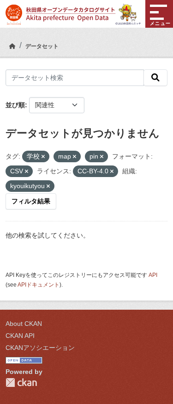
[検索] (155, 77)
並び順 (15, 105)
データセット (42, 46)
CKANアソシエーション (40, 347)
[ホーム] (12, 46)
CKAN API (20, 335)
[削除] (43, 156)
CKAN (21, 382)
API (153, 275)
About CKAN (24, 323)
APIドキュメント (39, 285)
